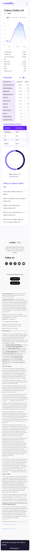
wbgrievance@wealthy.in (18, 497)
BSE (14, 330)
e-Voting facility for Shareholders (9, 524)
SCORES (22, 330)
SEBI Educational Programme (9, 528)
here (17, 321)
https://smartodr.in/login (21, 521)
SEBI (16, 330)
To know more (5, 519)
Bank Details (5, 456)
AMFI (25, 330)
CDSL (18, 330)
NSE (11, 330)
